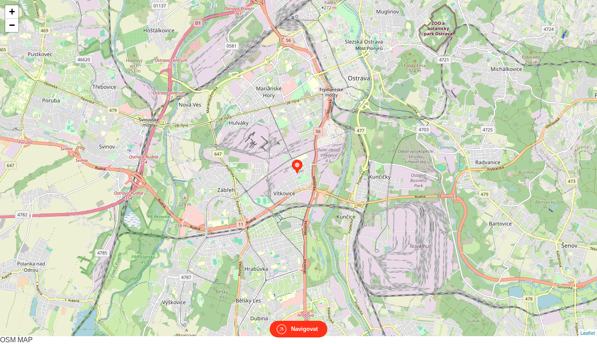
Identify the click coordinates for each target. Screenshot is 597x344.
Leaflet (587, 332)
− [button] (12, 25)
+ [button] (12, 11)
